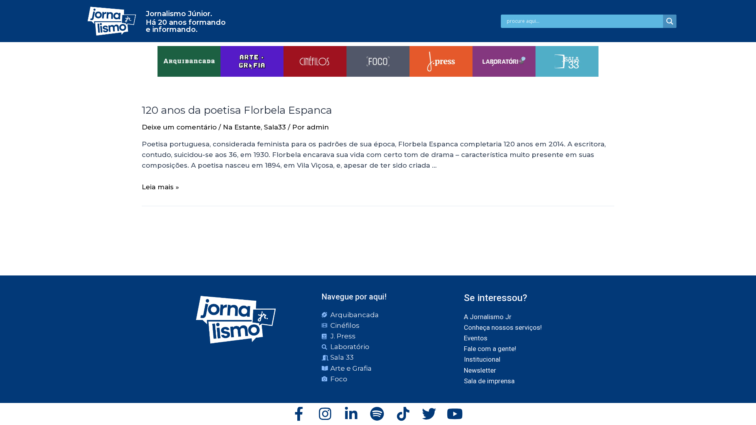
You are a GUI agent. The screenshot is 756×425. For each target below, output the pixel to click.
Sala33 (275, 127)
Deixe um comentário (179, 127)
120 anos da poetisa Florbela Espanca (237, 110)
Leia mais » (160, 187)
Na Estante (242, 127)
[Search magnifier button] (669, 21)
